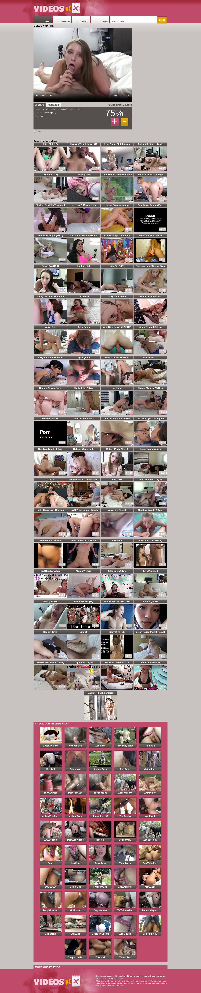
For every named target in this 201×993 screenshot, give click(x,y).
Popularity (83, 21)
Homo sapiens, (50, 113)
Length (66, 21)
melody (43, 116)
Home (48, 21)
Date (105, 21)
